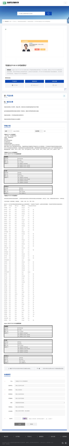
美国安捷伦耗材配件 (22, 21)
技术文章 (53, 436)
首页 (10, 21)
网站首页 (6, 436)
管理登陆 (8, 443)
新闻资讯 (41, 436)
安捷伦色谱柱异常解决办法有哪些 (12, 119)
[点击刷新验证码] (25, 418)
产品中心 (14, 21)
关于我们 (18, 436)
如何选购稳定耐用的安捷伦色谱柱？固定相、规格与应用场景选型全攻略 (21, 111)
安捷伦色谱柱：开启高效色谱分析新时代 (14, 115)
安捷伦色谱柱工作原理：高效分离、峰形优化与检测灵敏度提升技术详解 (21, 107)
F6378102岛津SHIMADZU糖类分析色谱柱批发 (23, 368)
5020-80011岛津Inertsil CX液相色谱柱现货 (53, 368)
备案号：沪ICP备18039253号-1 (32, 442)
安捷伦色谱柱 (30, 21)
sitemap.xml (43, 442)
